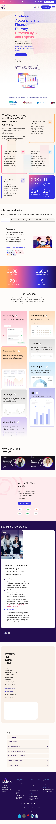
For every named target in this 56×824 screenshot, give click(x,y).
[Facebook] (21, 804)
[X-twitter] (25, 804)
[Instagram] (31, 804)
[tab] (5, 220)
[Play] (14, 463)
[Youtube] (28, 804)
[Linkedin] (34, 804)
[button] (4, 532)
